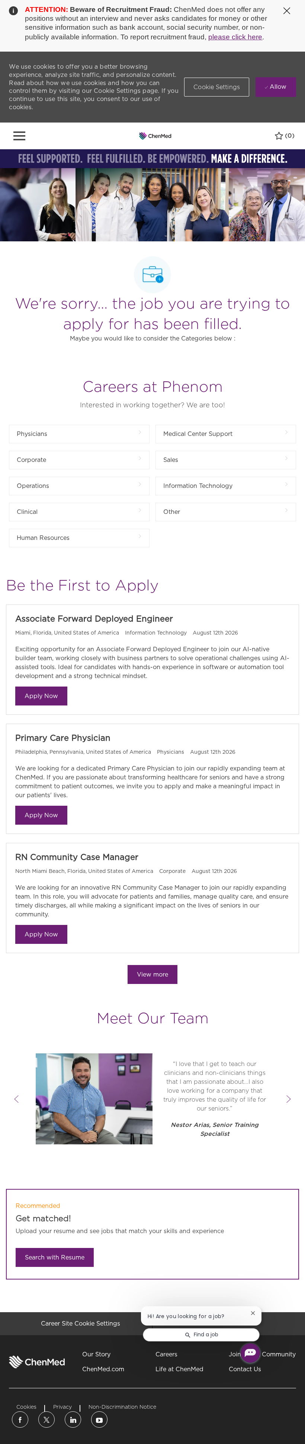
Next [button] (288, 1099)
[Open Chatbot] (250, 1353)
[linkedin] (73, 1419)
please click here (235, 37)
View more (152, 974)
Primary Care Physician (62, 738)
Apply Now (41, 696)
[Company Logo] (155, 135)
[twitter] (46, 1419)
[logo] (37, 1362)
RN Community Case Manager (76, 857)
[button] (216, 87)
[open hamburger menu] (19, 136)
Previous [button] (16, 1099)
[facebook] (20, 1419)
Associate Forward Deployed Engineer (94, 618)
